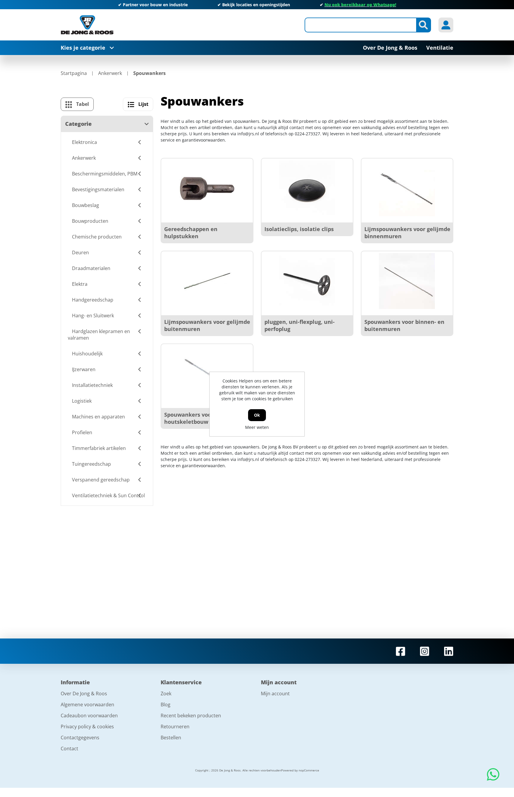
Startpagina (74, 73)
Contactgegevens (80, 737)
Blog (165, 704)
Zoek (166, 693)
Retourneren (175, 726)
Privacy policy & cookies (87, 726)
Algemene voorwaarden (87, 704)
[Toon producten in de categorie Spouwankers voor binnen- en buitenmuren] (407, 281)
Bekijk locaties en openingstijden (256, 4)
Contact (69, 748)
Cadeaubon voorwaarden (89, 715)
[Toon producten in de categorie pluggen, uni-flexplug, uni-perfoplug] (307, 281)
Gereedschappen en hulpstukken (190, 232)
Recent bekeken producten (191, 715)
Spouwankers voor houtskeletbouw (189, 418)
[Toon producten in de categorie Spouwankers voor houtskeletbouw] (207, 374)
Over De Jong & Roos (84, 693)
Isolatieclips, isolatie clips (299, 229)
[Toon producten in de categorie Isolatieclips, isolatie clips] (307, 188)
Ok (257, 415)
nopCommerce (309, 770)
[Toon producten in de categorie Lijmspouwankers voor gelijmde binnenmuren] (407, 188)
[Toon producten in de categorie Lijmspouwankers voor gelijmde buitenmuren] (207, 281)
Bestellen (171, 737)
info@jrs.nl (248, 134)
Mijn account (275, 693)
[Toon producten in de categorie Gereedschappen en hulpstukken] (207, 188)
